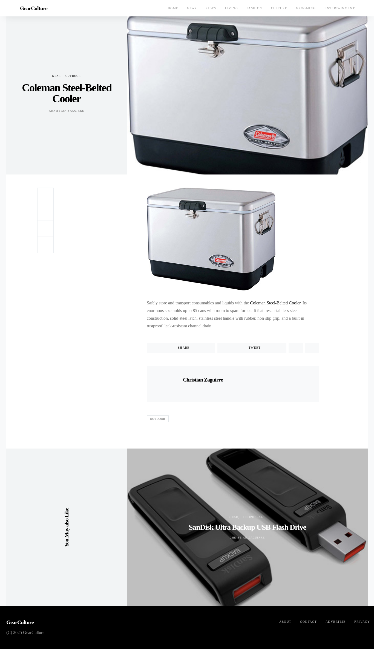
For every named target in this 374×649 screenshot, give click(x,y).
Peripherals (254, 517)
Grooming (306, 8)
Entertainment (339, 8)
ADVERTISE (336, 621)
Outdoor (73, 75)
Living (231, 8)
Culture (279, 8)
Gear (192, 8)
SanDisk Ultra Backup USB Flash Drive (247, 527)
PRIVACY (362, 621)
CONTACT (308, 621)
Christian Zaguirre (66, 110)
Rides (211, 8)
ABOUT (285, 621)
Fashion (254, 8)
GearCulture (33, 8)
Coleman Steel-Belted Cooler (275, 303)
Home (173, 8)
